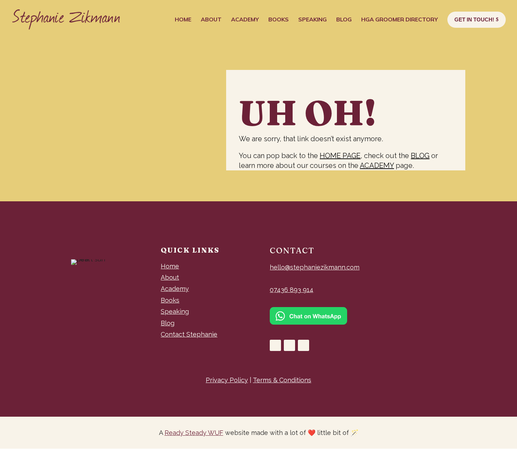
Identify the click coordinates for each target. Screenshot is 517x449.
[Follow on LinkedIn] (303, 345)
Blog (167, 323)
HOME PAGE (340, 155)
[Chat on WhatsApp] (308, 322)
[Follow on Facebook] (275, 345)
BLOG (420, 155)
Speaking (175, 311)
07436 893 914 (291, 289)
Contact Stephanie (189, 334)
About (170, 277)
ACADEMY (377, 165)
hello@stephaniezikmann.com (314, 267)
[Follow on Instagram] (289, 345)
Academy (175, 288)
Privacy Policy (227, 380)
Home (170, 266)
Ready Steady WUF (194, 432)
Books (170, 300)
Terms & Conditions (282, 380)
